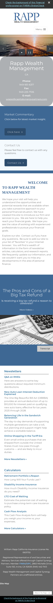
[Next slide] (50, 49)
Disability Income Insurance (20, 484)
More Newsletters (15, 459)
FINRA (22, 563)
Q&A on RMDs (12, 377)
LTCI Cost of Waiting (16, 496)
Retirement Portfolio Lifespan (21, 476)
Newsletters (12, 371)
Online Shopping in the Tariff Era (23, 436)
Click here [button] (13, 132)
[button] (40, 29)
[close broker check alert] (49, 2)
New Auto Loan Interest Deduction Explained (24, 393)
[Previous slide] (3, 49)
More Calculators (15, 528)
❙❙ (30, 52)
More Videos (26, 310)
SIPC (28, 563)
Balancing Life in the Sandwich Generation (22, 416)
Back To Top (41, 593)
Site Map (4, 583)
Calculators (12, 470)
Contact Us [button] (14, 163)
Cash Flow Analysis (15, 511)
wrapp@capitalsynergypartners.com (26, 99)
